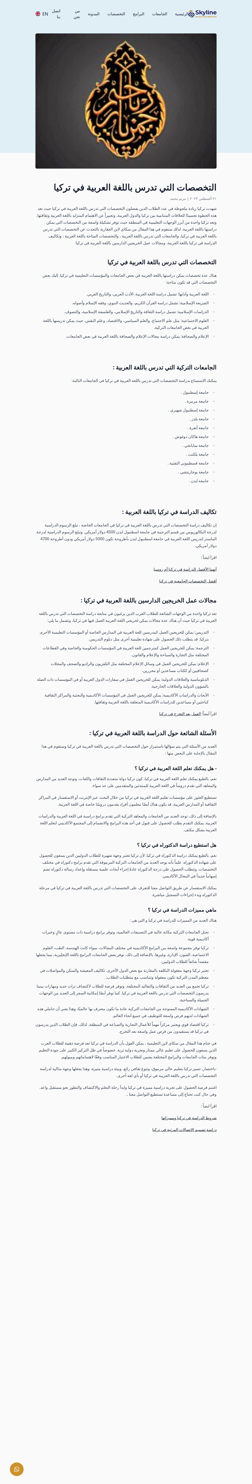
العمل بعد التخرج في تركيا (180, 713)
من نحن (77, 13)
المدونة (93, 13)
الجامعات (159, 13)
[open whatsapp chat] (17, 1469)
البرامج (138, 13)
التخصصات (116, 13)
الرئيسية (182, 13)
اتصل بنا (56, 13)
